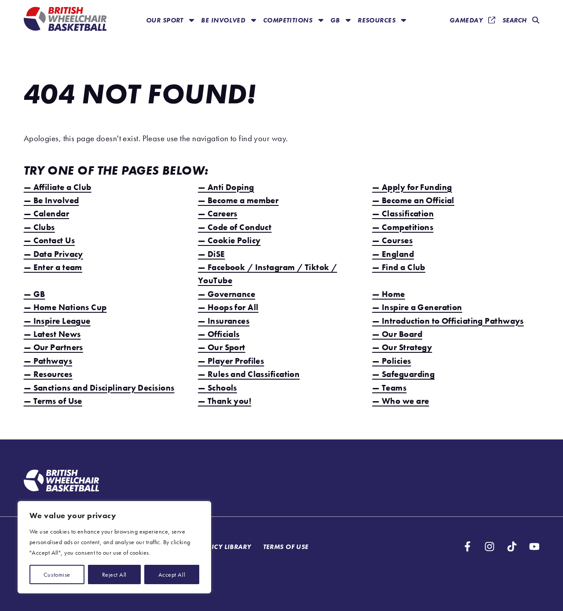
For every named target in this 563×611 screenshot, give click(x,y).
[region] (114, 547)
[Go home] (61, 482)
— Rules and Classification (249, 374)
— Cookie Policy (229, 240)
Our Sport (165, 20)
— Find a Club (398, 267)
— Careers (218, 213)
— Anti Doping (226, 187)
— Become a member (238, 200)
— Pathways (48, 360)
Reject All (114, 574)
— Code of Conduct (234, 227)
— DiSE (211, 254)
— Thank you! (224, 400)
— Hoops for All (228, 307)
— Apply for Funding (412, 187)
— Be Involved (51, 200)
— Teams (389, 387)
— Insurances (223, 320)
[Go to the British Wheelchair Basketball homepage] (65, 20)
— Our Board (397, 334)
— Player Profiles (231, 360)
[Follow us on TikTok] (512, 546)
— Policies (391, 360)
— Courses (392, 240)
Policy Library (225, 546)
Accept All (171, 574)
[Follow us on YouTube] (534, 546)
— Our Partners (53, 347)
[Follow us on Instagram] (489, 546)
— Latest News (52, 334)
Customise (57, 574)
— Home (388, 294)
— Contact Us (49, 240)
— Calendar (46, 213)
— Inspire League (57, 320)
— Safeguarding (403, 374)
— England (393, 254)
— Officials (219, 334)
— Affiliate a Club (57, 187)
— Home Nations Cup (65, 307)
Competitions (288, 20)
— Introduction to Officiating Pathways (448, 320)
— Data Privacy (53, 254)
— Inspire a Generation (417, 307)
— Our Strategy (402, 347)
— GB (34, 294)
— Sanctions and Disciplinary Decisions (99, 387)
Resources (377, 20)
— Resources (48, 374)
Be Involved (224, 20)
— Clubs (39, 227)
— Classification (403, 213)
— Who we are (400, 400)
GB (336, 20)
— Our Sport (221, 347)
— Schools (217, 387)
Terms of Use (286, 546)
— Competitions (402, 227)
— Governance (226, 294)
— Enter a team (53, 267)
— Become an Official (413, 200)
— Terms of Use (53, 400)
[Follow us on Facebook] (467, 546)
